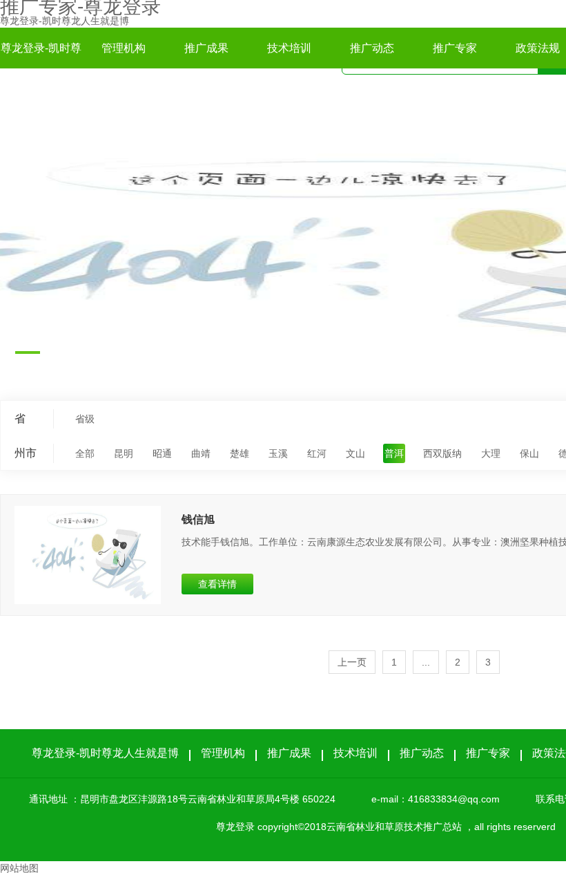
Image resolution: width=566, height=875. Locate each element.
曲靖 (201, 453)
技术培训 (289, 48)
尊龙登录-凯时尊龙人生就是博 (64, 20)
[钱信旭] (87, 555)
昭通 (162, 453)
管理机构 (123, 48)
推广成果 (206, 48)
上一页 (352, 662)
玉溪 (278, 453)
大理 (490, 453)
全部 (85, 453)
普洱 (394, 453)
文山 (355, 453)
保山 (529, 453)
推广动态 (372, 48)
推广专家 (455, 48)
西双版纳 (442, 453)
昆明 (123, 453)
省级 (85, 418)
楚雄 (239, 453)
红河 (316, 453)
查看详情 (217, 584)
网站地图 (19, 868)
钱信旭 (198, 519)
